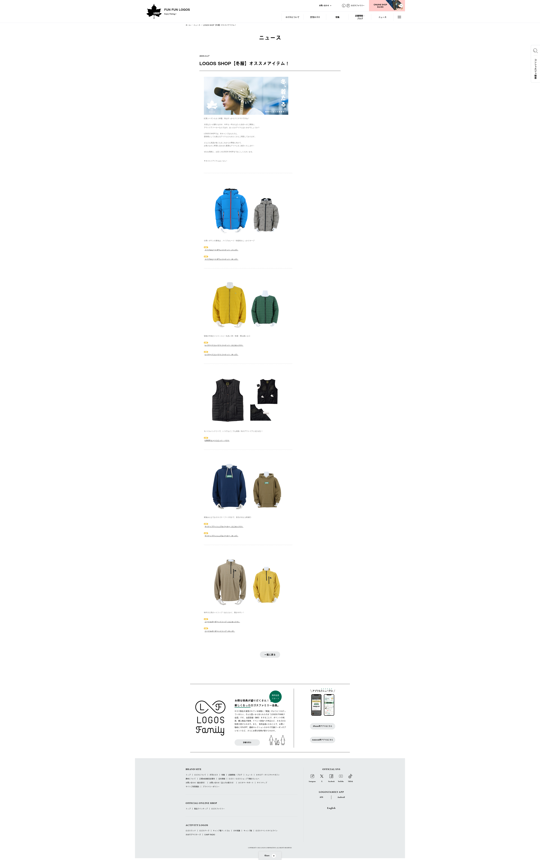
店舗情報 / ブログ (235, 775)
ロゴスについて (292, 16)
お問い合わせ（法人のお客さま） (222, 782)
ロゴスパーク (204, 830)
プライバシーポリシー (211, 786)
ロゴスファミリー (218, 809)
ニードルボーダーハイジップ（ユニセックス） (222, 622)
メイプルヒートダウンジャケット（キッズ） (221, 259)
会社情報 (221, 779)
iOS (321, 797)
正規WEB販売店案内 (207, 779)
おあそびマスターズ (193, 834)
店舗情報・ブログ (360, 17)
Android (341, 797)
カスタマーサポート (245, 782)
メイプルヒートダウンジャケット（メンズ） (221, 250)
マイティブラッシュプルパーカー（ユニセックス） (224, 527)
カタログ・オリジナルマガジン (268, 775)
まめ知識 (236, 830)
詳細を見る (247, 742)
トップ (188, 775)
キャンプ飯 (248, 830)
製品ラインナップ (201, 809)
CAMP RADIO (209, 834)
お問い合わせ (324, 5)
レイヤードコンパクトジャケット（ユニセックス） (224, 345)
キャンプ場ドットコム (221, 830)
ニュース (382, 16)
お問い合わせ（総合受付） (196, 782)
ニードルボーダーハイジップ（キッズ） (220, 631)
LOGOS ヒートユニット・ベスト (217, 440)
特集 (337, 16)
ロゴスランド (191, 830)
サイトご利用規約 (192, 786)
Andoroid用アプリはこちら (322, 739)
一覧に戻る (270, 654)
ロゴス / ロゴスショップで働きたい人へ (244, 779)
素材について (191, 779)
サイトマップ (262, 782)
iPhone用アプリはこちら (322, 726)
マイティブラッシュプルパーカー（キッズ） (221, 536)
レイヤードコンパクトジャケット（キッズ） (221, 355)
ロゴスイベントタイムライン (266, 830)
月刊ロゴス (315, 16)
